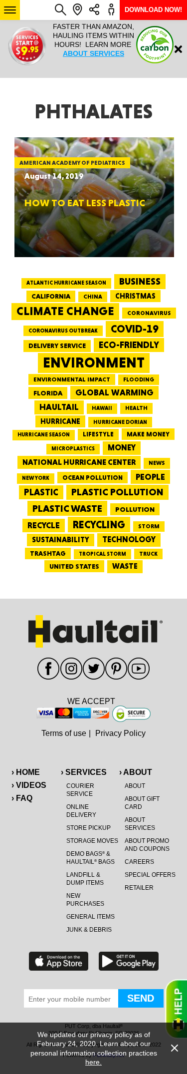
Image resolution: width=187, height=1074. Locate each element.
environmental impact (71, 379)
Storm (149, 526)
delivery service (57, 346)
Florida (47, 393)
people (150, 476)
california (50, 296)
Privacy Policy (120, 733)
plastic (41, 492)
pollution (135, 509)
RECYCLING (99, 524)
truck (148, 553)
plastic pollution (117, 492)
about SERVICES (93, 53)
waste (125, 566)
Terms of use (63, 733)
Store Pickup (88, 827)
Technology (129, 539)
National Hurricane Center (79, 462)
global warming (114, 392)
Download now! (153, 9)
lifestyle (98, 434)
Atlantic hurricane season (66, 283)
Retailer (139, 887)
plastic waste (67, 508)
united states (74, 566)
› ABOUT (135, 772)
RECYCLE (43, 525)
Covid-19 (135, 329)
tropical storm (102, 554)
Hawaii (102, 408)
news (157, 462)
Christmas (135, 296)
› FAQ (21, 798)
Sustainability (60, 539)
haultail (59, 407)
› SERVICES (84, 772)
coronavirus (149, 313)
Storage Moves (92, 840)
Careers (139, 861)
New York (35, 478)
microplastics (73, 448)
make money (148, 434)
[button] (10, 10)
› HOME (25, 772)
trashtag (48, 553)
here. (93, 1062)
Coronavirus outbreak (63, 331)
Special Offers (150, 874)
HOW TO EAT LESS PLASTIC (84, 203)
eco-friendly (129, 345)
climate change (65, 311)
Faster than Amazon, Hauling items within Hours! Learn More (93, 39)
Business (140, 281)
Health (136, 407)
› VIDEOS (28, 785)
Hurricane (60, 421)
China (92, 296)
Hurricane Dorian (120, 422)
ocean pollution (92, 477)
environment (94, 362)
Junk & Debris (89, 929)
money (122, 447)
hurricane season (43, 434)
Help (176, 1009)
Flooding (138, 379)
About (135, 785)
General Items (90, 916)
